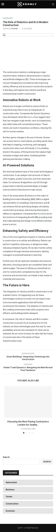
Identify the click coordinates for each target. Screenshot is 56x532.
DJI (36, 148)
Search (6, 457)
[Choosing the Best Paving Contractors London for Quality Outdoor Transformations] (28, 402)
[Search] (53, 4)
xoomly (14, 28)
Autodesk (41, 214)
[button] (6, 409)
